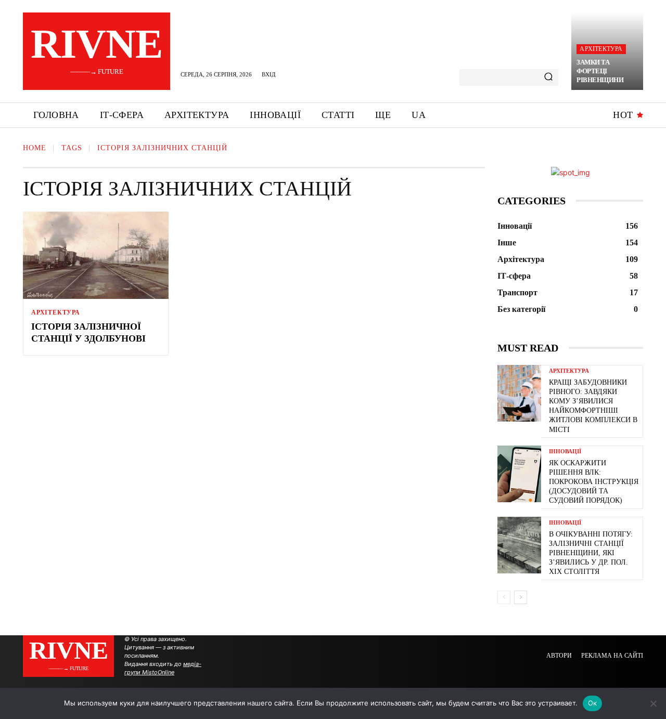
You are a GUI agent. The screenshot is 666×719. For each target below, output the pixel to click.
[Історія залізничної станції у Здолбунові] (96, 255)
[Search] (548, 77)
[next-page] (520, 597)
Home (34, 148)
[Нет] (653, 703)
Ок (592, 703)
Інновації (565, 451)
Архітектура (601, 49)
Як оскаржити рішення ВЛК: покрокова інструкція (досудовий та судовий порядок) (593, 482)
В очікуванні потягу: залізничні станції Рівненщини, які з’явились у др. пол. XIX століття (591, 553)
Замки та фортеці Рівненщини (600, 71)
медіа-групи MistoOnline (162, 668)
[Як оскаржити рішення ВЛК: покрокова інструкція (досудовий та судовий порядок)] (519, 474)
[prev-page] (503, 597)
